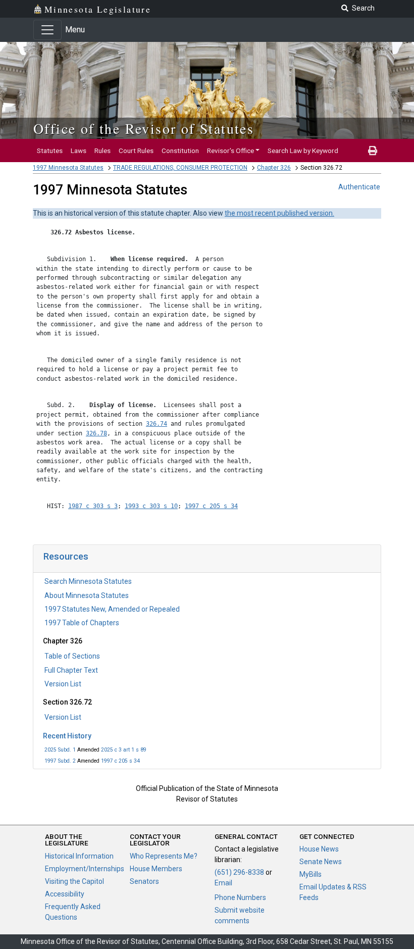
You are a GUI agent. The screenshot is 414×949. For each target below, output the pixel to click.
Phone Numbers (240, 897)
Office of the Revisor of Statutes (143, 128)
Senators (144, 881)
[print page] (372, 150)
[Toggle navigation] (47, 30)
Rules (102, 150)
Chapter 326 (274, 167)
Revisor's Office (230, 150)
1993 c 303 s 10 (151, 506)
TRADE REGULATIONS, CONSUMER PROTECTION (180, 167)
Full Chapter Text (71, 670)
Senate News (320, 862)
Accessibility (64, 894)
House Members (156, 869)
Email (223, 883)
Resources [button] (65, 556)
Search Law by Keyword (303, 150)
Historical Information (79, 856)
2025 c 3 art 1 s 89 (123, 749)
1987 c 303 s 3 (93, 506)
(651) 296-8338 (239, 872)
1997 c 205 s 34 (120, 761)
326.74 (156, 423)
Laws (78, 150)
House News (319, 849)
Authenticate (359, 187)
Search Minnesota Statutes (88, 581)
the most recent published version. (279, 213)
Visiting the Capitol (74, 881)
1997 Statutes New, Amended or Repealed (112, 609)
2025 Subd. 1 (60, 749)
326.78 (96, 433)
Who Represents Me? (163, 856)
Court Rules (136, 150)
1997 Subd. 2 (60, 761)
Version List (62, 684)
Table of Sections (72, 656)
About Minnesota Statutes (86, 595)
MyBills (310, 874)
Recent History (67, 736)
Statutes (50, 150)
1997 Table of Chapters (81, 623)
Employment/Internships (84, 869)
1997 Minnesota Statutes (68, 167)
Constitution (180, 150)
